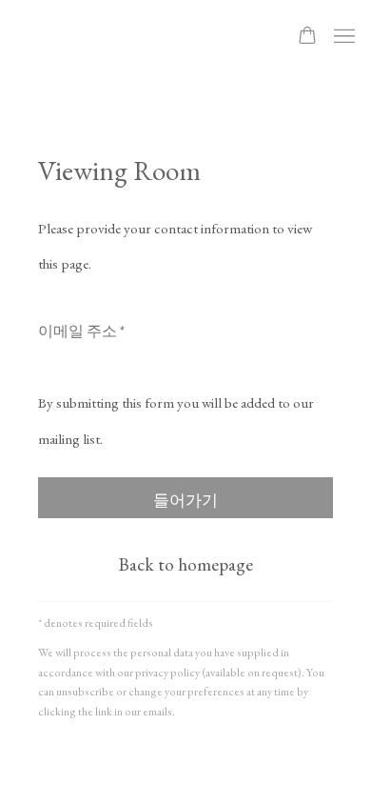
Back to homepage (186, 564)
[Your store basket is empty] (307, 37)
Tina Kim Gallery (136, 37)
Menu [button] (342, 37)
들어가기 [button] (185, 500)
